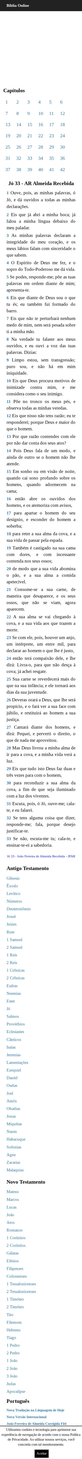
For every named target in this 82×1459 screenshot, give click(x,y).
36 (62, 158)
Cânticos (14, 1039)
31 (7, 158)
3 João (12, 1376)
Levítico (13, 893)
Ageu (11, 1154)
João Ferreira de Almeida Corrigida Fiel (36, 1424)
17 (51, 124)
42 (62, 169)
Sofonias (14, 1147)
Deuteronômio (19, 909)
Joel (10, 1093)
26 (18, 147)
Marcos (13, 1199)
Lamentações (17, 1062)
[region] (41, 46)
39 (29, 169)
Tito (10, 1314)
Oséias (12, 1085)
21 (29, 135)
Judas (11, 1383)
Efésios (13, 1261)
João (10, 1214)
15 (29, 124)
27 (29, 147)
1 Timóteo (15, 1299)
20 (18, 135)
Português (18, 1401)
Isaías (11, 1047)
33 (29, 158)
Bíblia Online (18, 5)
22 (40, 135)
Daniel (12, 1077)
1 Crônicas (15, 970)
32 (18, 158)
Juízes (11, 924)
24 (62, 135)
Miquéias (14, 1124)
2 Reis (12, 962)
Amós (12, 1101)
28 (40, 147)
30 (62, 147)
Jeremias (14, 1055)
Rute (10, 932)
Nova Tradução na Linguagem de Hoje (35, 1410)
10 (40, 113)
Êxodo (12, 886)
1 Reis (12, 955)
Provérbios (16, 1024)
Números (14, 901)
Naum (12, 1131)
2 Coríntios (16, 1245)
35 (51, 158)
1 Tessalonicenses (21, 1284)
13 (7, 124)
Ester (11, 1001)
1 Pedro (13, 1345)
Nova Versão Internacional (26, 1417)
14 (18, 124)
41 (51, 169)
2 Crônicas (15, 978)
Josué (11, 916)
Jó (8, 1008)
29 (51, 147)
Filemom (14, 1322)
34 (40, 158)
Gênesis (13, 878)
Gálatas (13, 1253)
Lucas (11, 1207)
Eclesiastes (15, 1031)
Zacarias (13, 1162)
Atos (10, 1222)
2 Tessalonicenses (21, 1291)
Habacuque (16, 1139)
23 (51, 135)
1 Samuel (14, 939)
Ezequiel (14, 1070)
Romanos (15, 1230)
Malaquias (15, 1170)
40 (40, 169)
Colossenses (17, 1276)
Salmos (13, 1016)
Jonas (11, 1116)
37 (7, 169)
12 (62, 113)
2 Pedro (13, 1353)
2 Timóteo (15, 1306)
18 (62, 124)
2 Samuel (14, 947)
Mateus (13, 1191)
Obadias (13, 1108)
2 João (12, 1368)
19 (7, 135)
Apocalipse (16, 1391)
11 (51, 113)
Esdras (12, 985)
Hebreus (13, 1330)
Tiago (11, 1337)
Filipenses (15, 1268)
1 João (12, 1360)
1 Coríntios (16, 1237)
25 (7, 147)
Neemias (14, 993)
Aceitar (42, 1453)
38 (18, 169)
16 (40, 124)
